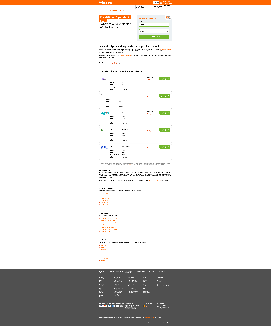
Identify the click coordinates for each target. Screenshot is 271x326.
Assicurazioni (104, 6)
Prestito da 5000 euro (132, 281)
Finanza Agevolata (117, 292)
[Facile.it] (105, 3)
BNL (101, 256)
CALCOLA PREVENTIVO (148, 18)
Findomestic (103, 245)
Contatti (101, 295)
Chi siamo (101, 292)
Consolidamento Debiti (118, 288)
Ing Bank (102, 260)
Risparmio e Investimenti (140, 7)
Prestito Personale (117, 280)
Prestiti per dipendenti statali (108, 220)
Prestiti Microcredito (118, 291)
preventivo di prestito (155, 180)
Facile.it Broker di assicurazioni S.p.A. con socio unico (129, 312)
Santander (103, 249)
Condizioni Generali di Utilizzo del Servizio (104, 323)
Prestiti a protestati (105, 204)
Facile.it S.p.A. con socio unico (149, 317)
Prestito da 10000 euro (132, 282)
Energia (149, 6)
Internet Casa (102, 282)
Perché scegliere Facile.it (104, 294)
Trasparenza (130, 164)
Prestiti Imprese (117, 289)
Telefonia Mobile (102, 287)
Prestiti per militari (105, 231)
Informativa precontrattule (140, 323)
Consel (144, 284)
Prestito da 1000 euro (132, 278)
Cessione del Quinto (118, 281)
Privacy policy (115, 323)
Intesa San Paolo (104, 254)
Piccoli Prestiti (131, 284)
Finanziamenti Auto (118, 282)
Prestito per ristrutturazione (119, 296)
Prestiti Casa (116, 285)
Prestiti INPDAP (104, 194)
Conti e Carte (131, 6)
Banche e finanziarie (147, 292)
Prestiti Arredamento (118, 287)
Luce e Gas (101, 284)
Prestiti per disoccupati (133, 292)
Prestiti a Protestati (132, 287)
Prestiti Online (116, 278)
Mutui (113, 6)
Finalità (141, 21)
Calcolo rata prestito (161, 287)
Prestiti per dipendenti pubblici (108, 218)
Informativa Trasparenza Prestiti (151, 162)
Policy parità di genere (132, 323)
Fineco (102, 247)
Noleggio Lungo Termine (104, 289)
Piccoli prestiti (104, 196)
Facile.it (101, 10)
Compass (102, 252)
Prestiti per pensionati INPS (107, 225)
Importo (141, 28)
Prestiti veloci (104, 200)
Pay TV (100, 288)
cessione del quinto (125, 55)
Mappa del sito (102, 296)
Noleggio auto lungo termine (167, 7)
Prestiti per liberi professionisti (108, 227)
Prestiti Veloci (131, 285)
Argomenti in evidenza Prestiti (163, 285)
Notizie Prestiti (160, 284)
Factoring (116, 294)
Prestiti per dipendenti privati (108, 223)
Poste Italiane (145, 291)
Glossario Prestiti (160, 282)
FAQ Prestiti (159, 281)
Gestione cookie (125, 323)
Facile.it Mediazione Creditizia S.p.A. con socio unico (138, 315)
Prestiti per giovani (105, 198)
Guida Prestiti (160, 280)
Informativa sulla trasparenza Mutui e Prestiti (154, 323)
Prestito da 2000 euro (132, 280)
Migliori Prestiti (117, 295)
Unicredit (144, 282)
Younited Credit (104, 258)
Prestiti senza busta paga (133, 291)
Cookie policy (120, 323)
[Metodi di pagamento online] (111, 306)
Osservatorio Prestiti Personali (163, 278)
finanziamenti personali (165, 49)
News (100, 291)
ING (143, 289)
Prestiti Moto (116, 284)
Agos (144, 281)
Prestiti (122, 6)
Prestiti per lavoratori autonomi (108, 229)
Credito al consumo (105, 202)
